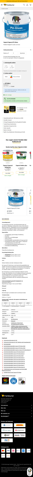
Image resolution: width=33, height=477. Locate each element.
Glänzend (13, 321)
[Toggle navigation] (2, 5)
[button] (24, 5)
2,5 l (15, 315)
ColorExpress (14, 322)
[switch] (29, 475)
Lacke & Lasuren (14, 311)
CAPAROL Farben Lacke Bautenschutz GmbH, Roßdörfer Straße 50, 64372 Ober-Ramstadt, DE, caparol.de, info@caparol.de (20, 327)
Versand (12, 86)
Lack (12, 317)
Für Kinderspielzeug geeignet (17, 324)
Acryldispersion (14, 319)
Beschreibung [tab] (5, 219)
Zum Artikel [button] (7, 173)
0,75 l (12, 315)
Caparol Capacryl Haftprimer (8, 166)
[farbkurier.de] (9, 4)
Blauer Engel (20, 322)
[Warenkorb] (30, 4)
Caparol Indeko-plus (21, 165)
